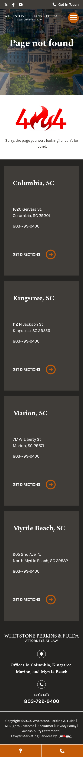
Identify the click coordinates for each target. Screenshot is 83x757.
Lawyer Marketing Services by (34, 736)
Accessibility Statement (40, 731)
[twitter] (6, 5)
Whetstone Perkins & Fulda (54, 721)
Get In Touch (68, 4)
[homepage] (30, 17)
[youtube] (21, 5)
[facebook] (13, 5)
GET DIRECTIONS (26, 254)
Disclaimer (44, 726)
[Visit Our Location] (20, 751)
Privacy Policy (65, 726)
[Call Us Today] (62, 751)
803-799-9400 (26, 226)
